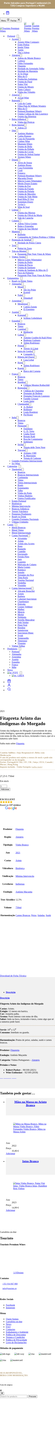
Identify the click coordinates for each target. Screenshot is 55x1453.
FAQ (8, 1327)
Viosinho (22, 585)
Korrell (26, 292)
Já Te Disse (23, 74)
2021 (18, 852)
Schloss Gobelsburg (32, 318)
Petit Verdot (23, 622)
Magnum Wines (25, 144)
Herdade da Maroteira (28, 71)
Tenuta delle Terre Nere (34, 447)
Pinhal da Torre (25, 248)
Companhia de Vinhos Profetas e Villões (36, 237)
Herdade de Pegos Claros (29, 243)
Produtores (12, 648)
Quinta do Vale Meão (27, 196)
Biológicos (17, 503)
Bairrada (16, 100)
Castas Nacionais (20, 535)
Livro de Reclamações (16, 1342)
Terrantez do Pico (26, 575)
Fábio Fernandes (25, 63)
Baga (20, 546)
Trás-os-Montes (19, 251)
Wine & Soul (24, 207)
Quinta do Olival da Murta (30, 215)
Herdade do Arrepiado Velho (31, 68)
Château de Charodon (33, 391)
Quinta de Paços (25, 265)
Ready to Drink (19, 516)
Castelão (22, 551)
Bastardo (22, 549)
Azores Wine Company (28, 42)
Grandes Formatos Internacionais (27, 461)
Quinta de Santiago (26, 267)
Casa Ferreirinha (25, 168)
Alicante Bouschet (26, 591)
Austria (15, 312)
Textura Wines (24, 157)
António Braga (24, 165)
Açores (15, 39)
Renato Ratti (29, 436)
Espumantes (23, 488)
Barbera (21, 596)
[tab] (11, 992)
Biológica (20, 868)
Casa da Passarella (26, 138)
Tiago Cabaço (24, 89)
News (8, 1324)
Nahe (20, 295)
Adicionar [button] (10, 1153)
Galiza (21, 335)
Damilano (28, 428)
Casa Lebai (28, 360)
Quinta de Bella (25, 146)
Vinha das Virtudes (26, 92)
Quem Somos (12, 1319)
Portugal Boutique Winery (30, 111)
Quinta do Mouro (26, 87)
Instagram (10, 1307)
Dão (14, 130)
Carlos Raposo (24, 136)
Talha (20, 490)
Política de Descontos (16, 1334)
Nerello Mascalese (26, 620)
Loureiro (22, 562)
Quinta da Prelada (26, 191)
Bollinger (27, 409)
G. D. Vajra (28, 431)
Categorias (12, 466)
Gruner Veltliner (25, 607)
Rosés (20, 485)
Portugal (11, 36)
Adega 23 (22, 128)
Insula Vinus (23, 47)
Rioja (20, 362)
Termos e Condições (15, 1337)
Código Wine (24, 141)
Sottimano (28, 442)
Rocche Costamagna (33, 439)
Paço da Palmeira (26, 273)
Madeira (15, 231)
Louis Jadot (28, 401)
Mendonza (22, 304)
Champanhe (23, 404)
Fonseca (21, 173)
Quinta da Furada (26, 189)
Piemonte (22, 426)
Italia (14, 417)
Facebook (10, 1305)
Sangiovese (23, 630)
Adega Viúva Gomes (27, 223)
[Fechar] (1, 1390)
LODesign (18, 1272)
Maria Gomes (24, 567)
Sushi (48, 915)
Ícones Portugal (19, 501)
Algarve (15, 95)
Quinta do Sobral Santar (29, 154)
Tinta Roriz (23, 577)
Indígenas (20, 884)
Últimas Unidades (20, 522)
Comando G (29, 354)
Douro (15, 159)
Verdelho (22, 583)
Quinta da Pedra (25, 262)
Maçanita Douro (25, 178)
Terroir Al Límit (30, 348)
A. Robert (28, 407)
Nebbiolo (22, 617)
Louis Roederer (30, 412)
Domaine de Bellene (32, 393)
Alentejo (16, 55)
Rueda (21, 368)
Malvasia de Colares (27, 564)
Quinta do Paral (25, 81)
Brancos (21, 324)
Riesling (21, 627)
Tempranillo (23, 638)
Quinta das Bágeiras (27, 116)
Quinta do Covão (26, 152)
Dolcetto (22, 604)
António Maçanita (24, 892)
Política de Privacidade (16, 1340)
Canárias (22, 329)
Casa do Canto (24, 103)
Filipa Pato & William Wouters (32, 106)
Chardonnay (23, 601)
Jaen (20, 559)
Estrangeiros (13, 278)
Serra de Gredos (25, 351)
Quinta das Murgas (26, 212)
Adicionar (5, 789)
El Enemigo (28, 309)
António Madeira (25, 133)
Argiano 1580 (29, 453)
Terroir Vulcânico (20, 511)
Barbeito (22, 234)
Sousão (21, 572)
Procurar (32, 1396)
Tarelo (20, 50)
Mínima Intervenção (21, 506)
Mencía (21, 612)
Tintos (20, 326)
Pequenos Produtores (21, 514)
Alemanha (16, 284)
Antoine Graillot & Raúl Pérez (37, 337)
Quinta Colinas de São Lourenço (33, 114)
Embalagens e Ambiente (17, 1332)
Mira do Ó (22, 76)
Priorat (21, 345)
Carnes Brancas (23, 915)
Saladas (41, 915)
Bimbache (28, 332)
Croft (20, 170)
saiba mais (37, 767)
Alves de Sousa (25, 162)
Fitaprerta (15, 1050)
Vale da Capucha (25, 218)
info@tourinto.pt (9, 1288)
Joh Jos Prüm (29, 290)
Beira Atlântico (19, 119)
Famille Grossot (30, 398)
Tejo (14, 245)
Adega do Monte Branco (29, 58)
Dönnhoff (28, 298)
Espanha (16, 321)
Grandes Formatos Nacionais (25, 519)
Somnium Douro (25, 202)
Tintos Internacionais (27, 482)
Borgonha (22, 388)
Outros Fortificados (26, 498)
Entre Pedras (23, 44)
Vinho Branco (22, 845)
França (15, 374)
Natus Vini (23, 84)
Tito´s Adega (23, 52)
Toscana (21, 450)
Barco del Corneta (31, 371)
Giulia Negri (29, 434)
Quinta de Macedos (27, 194)
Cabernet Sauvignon (27, 599)
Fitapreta (22, 66)
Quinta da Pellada (26, 149)
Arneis (21, 593)
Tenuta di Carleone (32, 458)
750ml (18, 907)
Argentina (16, 301)
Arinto (21, 541)
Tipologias (16, 469)
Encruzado (23, 554)
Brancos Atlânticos (20, 509)
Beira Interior (18, 125)
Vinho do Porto (25, 493)
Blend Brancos (19, 527)
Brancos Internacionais (28, 475)
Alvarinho (22, 538)
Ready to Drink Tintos (22, 281)
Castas (10, 524)
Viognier (22, 643)
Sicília (20, 444)
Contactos (10, 1329)
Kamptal (22, 315)
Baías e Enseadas (26, 226)
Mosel (20, 287)
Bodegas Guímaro (31, 340)
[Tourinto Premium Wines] (12, 31)
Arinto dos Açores (26, 543)
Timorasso (22, 640)
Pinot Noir (22, 625)
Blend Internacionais (21, 533)
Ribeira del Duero (26, 357)
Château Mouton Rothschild (36, 385)
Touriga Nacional (26, 580)
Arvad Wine (23, 98)
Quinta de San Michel (28, 229)
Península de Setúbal (21, 240)
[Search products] (9, 690)
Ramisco (22, 570)
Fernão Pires (23, 556)
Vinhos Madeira (25, 495)
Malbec (21, 609)
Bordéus (21, 382)
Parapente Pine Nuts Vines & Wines (34, 254)
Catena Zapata (30, 307)
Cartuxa (21, 61)
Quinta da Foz (24, 186)
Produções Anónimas (27, 79)
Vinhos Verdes (18, 257)
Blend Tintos (18, 530)
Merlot (21, 614)
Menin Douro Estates (27, 183)
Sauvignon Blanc (26, 633)
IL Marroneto (29, 455)
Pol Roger (28, 415)
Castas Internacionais (21, 588)
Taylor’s (21, 204)
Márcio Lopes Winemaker (30, 181)
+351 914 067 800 (10, 1284)
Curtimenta (23, 477)
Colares (15, 220)
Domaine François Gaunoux (36, 396)
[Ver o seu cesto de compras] (7, 13)
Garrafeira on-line (14, 1321)
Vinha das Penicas (26, 122)
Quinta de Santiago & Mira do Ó (33, 270)
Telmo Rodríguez (31, 343)
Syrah (20, 635)
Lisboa (15, 210)
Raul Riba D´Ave (26, 199)
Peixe (33, 915)
